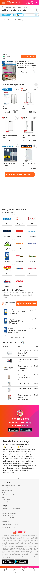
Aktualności (5, 502)
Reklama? (5, 488)
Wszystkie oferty (10, 7)
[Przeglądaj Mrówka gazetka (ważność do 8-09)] (9, 71)
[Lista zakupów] (32, 2)
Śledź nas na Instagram (9, 513)
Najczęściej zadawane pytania (11, 485)
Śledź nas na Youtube (8, 515)
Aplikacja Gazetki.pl (8, 495)
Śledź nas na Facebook (9, 511)
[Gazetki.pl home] (13, 3)
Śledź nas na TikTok (8, 518)
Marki (3, 492)
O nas (3, 497)
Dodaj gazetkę (6, 499)
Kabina (19, 7)
